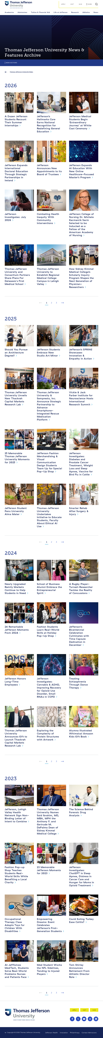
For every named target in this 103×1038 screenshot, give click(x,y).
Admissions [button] (22, 12)
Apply (63, 4)
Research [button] (75, 12)
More (90, 4)
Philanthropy (75, 1033)
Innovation (64, 1033)
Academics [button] (9, 12)
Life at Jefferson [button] (60, 12)
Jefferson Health (51, 1033)
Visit (72, 4)
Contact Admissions (89, 1033)
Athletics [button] (86, 12)
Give (80, 4)
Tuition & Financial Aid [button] (40, 12)
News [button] (96, 12)
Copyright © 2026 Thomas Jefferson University (23, 1032)
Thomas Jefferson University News (21, 72)
